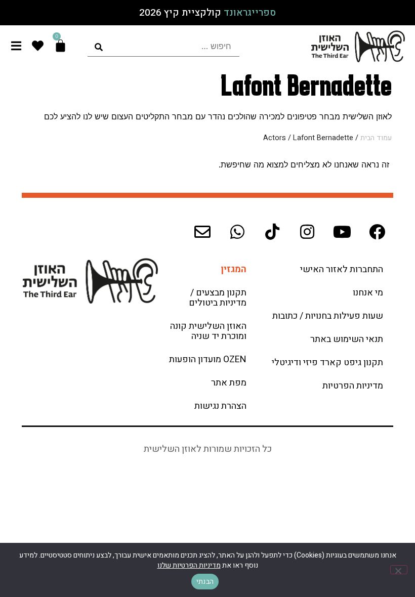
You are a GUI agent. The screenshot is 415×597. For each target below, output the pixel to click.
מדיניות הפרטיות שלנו (189, 565)
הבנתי (205, 581)
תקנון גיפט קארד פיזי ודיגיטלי (327, 362)
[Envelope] (202, 232)
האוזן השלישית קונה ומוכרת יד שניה (208, 331)
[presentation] (163, 46)
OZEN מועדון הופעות (207, 359)
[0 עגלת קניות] (60, 46)
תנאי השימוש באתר (346, 339)
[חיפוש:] (163, 46)
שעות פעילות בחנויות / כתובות (327, 316)
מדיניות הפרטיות (352, 386)
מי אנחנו (368, 293)
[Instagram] (307, 232)
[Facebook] (377, 232)
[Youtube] (342, 232)
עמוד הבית (376, 138)
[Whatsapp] (237, 232)
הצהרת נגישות (220, 406)
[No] (398, 569)
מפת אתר (228, 383)
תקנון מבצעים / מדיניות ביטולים (217, 298)
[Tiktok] (272, 232)
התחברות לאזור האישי (341, 269)
